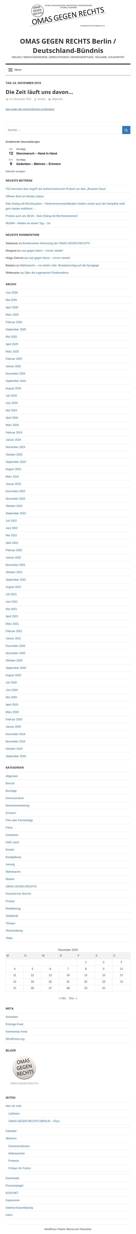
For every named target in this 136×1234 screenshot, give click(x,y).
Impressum (13, 1200)
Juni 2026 (12, 292)
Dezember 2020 (15, 645)
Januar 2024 (13, 439)
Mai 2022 (11, 535)
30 (103, 988)
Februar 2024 (14, 432)
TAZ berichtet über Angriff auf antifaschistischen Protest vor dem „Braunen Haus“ (56, 188)
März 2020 (12, 712)
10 (121, 968)
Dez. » (73, 998)
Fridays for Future (19, 1168)
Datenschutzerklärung (19, 1207)
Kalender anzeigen (15, 171)
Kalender (11, 1131)
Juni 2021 (12, 601)
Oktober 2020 (14, 660)
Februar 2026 (14, 322)
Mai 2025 (11, 336)
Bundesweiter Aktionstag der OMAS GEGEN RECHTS (56, 243)
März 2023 (12, 476)
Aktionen (11, 1138)
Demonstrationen (19, 1146)
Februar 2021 (14, 631)
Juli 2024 (11, 395)
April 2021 (12, 616)
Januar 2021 (13, 638)
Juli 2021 (11, 594)
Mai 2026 (11, 299)
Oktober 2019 (14, 748)
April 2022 (12, 542)
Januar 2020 (13, 726)
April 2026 (12, 307)
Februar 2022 (14, 550)
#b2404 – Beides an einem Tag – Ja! (28, 223)
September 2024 (16, 380)
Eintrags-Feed (14, 1024)
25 (14, 988)
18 (14, 981)
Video (9, 938)
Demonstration (15, 798)
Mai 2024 (11, 410)
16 (103, 975)
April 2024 (12, 417)
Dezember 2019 (15, 734)
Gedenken (12, 835)
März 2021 (12, 623)
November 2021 (15, 564)
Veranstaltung (14, 930)
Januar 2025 (13, 366)
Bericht (10, 783)
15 (85, 975)
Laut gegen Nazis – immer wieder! (42, 250)
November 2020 (15, 653)
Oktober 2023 (14, 454)
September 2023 (16, 461)
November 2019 (15, 741)
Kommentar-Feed (16, 1031)
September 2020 (16, 668)
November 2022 (15, 498)
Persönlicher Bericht (18, 893)
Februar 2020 (14, 719)
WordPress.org (15, 1039)
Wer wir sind (13, 1106)
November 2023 (15, 447)
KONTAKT (12, 1193)
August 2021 (13, 587)
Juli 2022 (11, 520)
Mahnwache (13, 871)
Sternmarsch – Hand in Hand (36, 153)
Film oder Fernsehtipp (19, 820)
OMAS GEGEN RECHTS (21, 886)
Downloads (12, 1178)
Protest (10, 901)
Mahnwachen (16, 1153)
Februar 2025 (14, 358)
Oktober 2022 (14, 506)
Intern (9, 1215)
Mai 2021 (11, 609)
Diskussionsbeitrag (17, 805)
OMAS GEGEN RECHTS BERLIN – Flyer (34, 1121)
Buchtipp (11, 790)
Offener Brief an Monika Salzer (25, 196)
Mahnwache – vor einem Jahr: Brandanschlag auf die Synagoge (59, 265)
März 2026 (12, 314)
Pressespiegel (14, 1185)
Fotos (9, 827)
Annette (41, 99)
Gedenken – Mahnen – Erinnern (38, 164)
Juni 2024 (12, 403)
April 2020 (12, 704)
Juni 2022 (12, 528)
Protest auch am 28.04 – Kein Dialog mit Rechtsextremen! (42, 216)
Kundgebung (13, 857)
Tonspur (10, 923)
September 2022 (16, 513)
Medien (10, 879)
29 (85, 988)
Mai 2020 (11, 697)
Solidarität (12, 915)
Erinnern (11, 813)
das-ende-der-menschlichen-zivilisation (30, 109)
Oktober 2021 (14, 572)
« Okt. (63, 998)
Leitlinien (13, 1113)
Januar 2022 (13, 557)
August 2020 (13, 675)
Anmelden (12, 1016)
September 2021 (16, 579)
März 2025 (12, 351)
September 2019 (16, 756)
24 (121, 981)
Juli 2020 (11, 682)
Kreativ (10, 849)
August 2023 (13, 469)
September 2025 (16, 329)
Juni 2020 (12, 690)
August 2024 (13, 388)
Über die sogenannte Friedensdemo (46, 272)
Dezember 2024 (15, 373)
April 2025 (12, 344)
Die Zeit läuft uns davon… (39, 91)
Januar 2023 (13, 484)
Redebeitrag (13, 908)
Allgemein (57, 99)
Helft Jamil (12, 842)
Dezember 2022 (15, 491)
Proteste (13, 1160)
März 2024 (12, 425)
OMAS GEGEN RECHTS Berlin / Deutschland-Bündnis (68, 46)
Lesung (10, 864)
